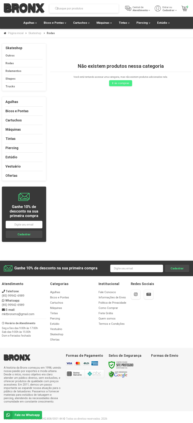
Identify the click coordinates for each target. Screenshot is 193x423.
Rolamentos (13, 71)
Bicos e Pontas (59, 297)
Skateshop (34, 33)
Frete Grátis (106, 313)
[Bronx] (24, 8)
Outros (10, 55)
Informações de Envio (112, 297)
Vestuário (56, 329)
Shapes (10, 78)
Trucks (10, 86)
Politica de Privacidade (112, 302)
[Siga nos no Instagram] (136, 294)
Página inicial (16, 33)
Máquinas (56, 308)
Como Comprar (108, 308)
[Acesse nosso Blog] (149, 294)
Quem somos (107, 318)
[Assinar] (24, 234)
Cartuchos (56, 302)
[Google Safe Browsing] (118, 374)
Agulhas (55, 292)
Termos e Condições (112, 323)
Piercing (55, 318)
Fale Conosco (107, 292)
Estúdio (54, 323)
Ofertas (55, 339)
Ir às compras (120, 83)
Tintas (54, 313)
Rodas (9, 63)
